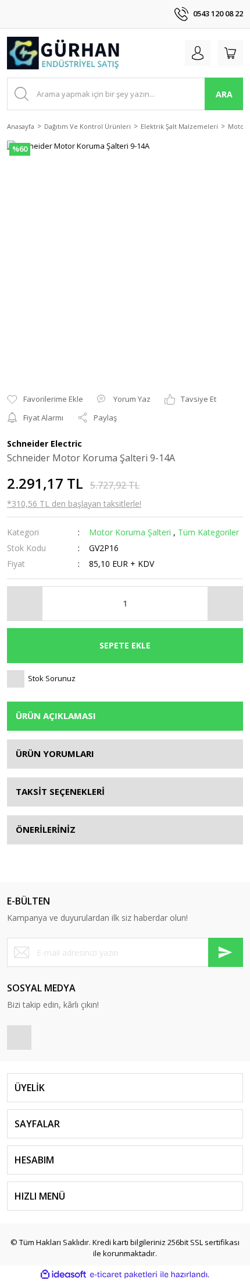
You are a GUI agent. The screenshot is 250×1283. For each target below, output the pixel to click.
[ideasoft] (63, 1274)
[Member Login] (197, 53)
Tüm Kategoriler (208, 532)
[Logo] (64, 53)
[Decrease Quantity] (25, 604)
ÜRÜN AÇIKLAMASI (56, 715)
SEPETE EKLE (125, 645)
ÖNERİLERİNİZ (46, 829)
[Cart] (230, 53)
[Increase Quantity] (225, 604)
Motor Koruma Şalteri (130, 532)
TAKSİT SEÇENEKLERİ (60, 791)
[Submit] (225, 952)
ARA (224, 94)
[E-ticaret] (124, 1275)
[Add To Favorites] (45, 399)
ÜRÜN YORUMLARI (55, 753)
